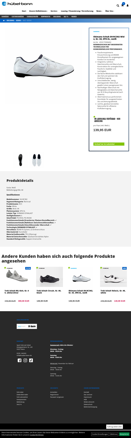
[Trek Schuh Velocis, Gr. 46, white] (114, 287)
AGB (85, 399)
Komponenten (45, 17)
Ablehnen (114, 434)
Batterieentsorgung (90, 407)
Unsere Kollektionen (38, 11)
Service (54, 11)
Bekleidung (57, 17)
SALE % (66, 17)
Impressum (88, 397)
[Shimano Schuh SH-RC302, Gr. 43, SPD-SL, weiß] (82, 287)
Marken (74, 17)
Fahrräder (5, 17)
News (98, 11)
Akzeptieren (124, 434)
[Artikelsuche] (118, 5)
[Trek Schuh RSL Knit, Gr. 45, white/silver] (18, 287)
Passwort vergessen (57, 397)
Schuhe (18, 20)
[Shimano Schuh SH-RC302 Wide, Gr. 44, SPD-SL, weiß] (44, 66)
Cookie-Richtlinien (37, 435)
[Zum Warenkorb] (122, 6)
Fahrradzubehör (32, 17)
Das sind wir (88, 395)
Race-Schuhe (27, 20)
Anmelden (53, 392)
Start (24, 11)
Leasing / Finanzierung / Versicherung (77, 11)
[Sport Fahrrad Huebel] (17, 3)
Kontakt (86, 392)
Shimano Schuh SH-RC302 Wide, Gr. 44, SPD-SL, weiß (108, 37)
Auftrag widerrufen (114, 427)
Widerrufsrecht (89, 402)
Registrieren (54, 395)
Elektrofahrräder (18, 17)
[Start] (4, 20)
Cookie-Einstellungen (100, 434)
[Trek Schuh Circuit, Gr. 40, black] (50, 287)
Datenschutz (88, 404)
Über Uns (109, 11)
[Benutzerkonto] (127, 5)
